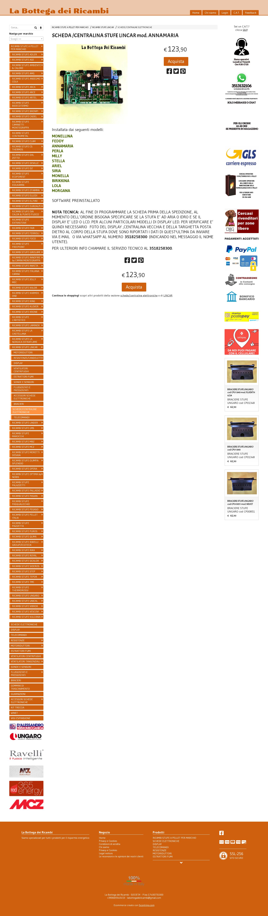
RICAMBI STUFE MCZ (23, 446)
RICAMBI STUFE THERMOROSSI (20, 589)
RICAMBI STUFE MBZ (23, 441)
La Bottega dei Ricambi (59, 11)
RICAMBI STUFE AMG (23, 73)
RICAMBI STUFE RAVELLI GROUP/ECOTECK (25, 543)
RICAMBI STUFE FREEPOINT (20, 245)
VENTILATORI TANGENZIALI (25, 661)
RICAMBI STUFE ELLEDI (24, 195)
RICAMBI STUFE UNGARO (25, 595)
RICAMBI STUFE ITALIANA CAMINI (25, 272)
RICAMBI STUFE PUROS (24, 531)
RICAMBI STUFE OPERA (24, 468)
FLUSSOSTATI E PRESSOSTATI (22, 389)
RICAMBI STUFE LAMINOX (26, 325)
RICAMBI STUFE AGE (23, 59)
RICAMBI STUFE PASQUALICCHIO (21, 503)
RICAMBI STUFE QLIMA (24, 536)
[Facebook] (221, 833)
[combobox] (26, 39)
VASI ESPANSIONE (20, 718)
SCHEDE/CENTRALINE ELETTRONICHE (135, 27)
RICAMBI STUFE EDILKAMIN (20, 183)
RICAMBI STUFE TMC (23, 581)
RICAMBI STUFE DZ (22, 168)
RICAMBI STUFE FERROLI (25, 233)
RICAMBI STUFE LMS (23, 428)
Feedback (250, 12)
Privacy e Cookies (108, 840)
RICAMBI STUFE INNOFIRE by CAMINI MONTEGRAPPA (26, 259)
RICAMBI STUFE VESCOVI (25, 611)
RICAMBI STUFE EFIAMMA (26, 190)
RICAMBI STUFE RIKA (23, 550)
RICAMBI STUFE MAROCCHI (20, 435)
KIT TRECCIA (17, 707)
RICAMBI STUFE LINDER (25, 422)
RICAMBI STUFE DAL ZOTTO (23, 156)
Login (225, 12)
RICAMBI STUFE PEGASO (25, 509)
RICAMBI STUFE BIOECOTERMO (20, 104)
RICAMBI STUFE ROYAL (24, 555)
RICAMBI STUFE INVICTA (25, 265)
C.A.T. (237, 12)
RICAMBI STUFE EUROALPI (26, 206)
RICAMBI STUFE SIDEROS (25, 566)
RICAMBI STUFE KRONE (25, 311)
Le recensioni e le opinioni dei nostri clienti (121, 856)
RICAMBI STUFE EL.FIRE (25, 200)
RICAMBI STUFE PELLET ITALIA (25, 516)
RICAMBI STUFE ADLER (24, 54)
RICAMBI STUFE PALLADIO (26, 490)
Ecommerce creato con (134, 905)
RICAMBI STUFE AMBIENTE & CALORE (26, 67)
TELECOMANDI (21, 417)
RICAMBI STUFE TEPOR (24, 576)
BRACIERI (19, 403)
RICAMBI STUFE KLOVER (25, 306)
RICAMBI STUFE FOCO (24, 238)
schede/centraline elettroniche (139, 295)
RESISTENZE (18, 640)
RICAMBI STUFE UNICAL (25, 600)
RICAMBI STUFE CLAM (24, 141)
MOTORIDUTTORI (23, 352)
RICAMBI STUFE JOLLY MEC (24, 281)
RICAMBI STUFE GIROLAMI (26, 252)
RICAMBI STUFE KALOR (24, 287)
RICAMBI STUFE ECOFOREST (20, 175)
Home (195, 12)
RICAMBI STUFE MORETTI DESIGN (26, 454)
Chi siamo (210, 12)
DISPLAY (18, 363)
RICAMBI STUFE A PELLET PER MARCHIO (70, 27)
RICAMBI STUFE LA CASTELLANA (22, 332)
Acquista (176, 61)
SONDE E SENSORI (24, 382)
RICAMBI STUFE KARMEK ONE (25, 294)
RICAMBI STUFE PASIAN (25, 495)
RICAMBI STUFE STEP (23, 571)
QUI (245, 30)
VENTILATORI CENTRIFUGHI (21, 370)
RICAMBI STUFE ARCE (23, 92)
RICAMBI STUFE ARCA (23, 86)
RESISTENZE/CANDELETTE (28, 357)
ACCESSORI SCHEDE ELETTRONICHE (25, 397)
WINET (14, 712)
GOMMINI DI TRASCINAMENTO (20, 687)
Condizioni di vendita (109, 843)
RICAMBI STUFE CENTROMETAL (20, 134)
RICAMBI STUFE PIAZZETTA (20, 524)
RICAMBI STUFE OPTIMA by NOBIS (26, 475)
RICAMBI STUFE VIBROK (25, 606)
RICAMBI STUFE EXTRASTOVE (20, 221)
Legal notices (106, 853)
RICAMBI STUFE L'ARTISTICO (20, 319)
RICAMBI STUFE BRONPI (25, 111)
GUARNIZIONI (18, 693)
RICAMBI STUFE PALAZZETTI (20, 484)
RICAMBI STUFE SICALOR (25, 560)
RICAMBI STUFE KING (23, 301)
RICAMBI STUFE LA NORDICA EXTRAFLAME (24, 340)
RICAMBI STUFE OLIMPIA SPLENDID (25, 462)
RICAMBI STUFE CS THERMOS (22, 148)
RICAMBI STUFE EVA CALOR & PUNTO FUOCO (25, 213)
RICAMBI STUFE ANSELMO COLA (26, 80)
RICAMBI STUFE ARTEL (24, 97)
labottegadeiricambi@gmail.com (144, 897)
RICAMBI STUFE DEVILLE (25, 163)
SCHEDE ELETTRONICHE (24, 624)
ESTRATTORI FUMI (24, 376)
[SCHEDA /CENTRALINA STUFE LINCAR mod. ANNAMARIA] (92, 84)
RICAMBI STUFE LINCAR (103, 27)
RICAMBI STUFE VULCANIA (26, 616)
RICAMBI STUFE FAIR (23, 228)
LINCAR (167, 295)
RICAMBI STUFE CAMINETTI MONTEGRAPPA (20, 124)
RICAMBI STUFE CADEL (24, 116)
